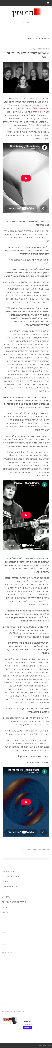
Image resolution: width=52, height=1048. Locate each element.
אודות (5, 907)
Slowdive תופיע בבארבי (30, 108)
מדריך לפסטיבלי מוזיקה (14, 902)
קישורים (6, 896)
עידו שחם (27, 849)
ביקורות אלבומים (10, 876)
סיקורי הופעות (9, 871)
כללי (35, 849)
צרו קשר (6, 912)
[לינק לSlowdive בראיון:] (26, 92)
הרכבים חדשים (9, 886)
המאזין (23, 13)
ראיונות (5, 881)
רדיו (4, 891)
